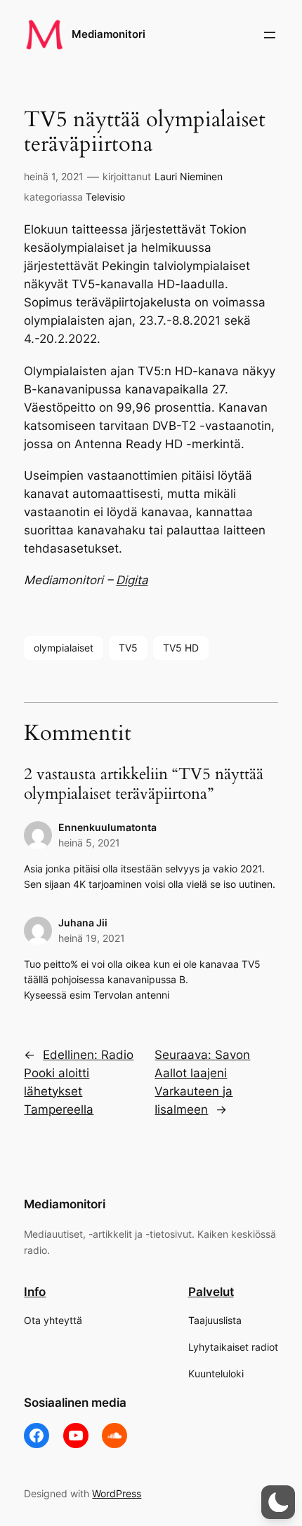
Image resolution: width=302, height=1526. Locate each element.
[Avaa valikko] (269, 35)
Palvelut (211, 1292)
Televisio (105, 197)
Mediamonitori (108, 34)
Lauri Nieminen (189, 176)
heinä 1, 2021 (54, 176)
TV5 (128, 648)
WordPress (116, 1493)
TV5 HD (181, 648)
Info (35, 1292)
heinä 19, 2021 (91, 938)
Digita (131, 580)
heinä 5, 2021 (89, 843)
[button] (278, 1502)
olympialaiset (63, 648)
